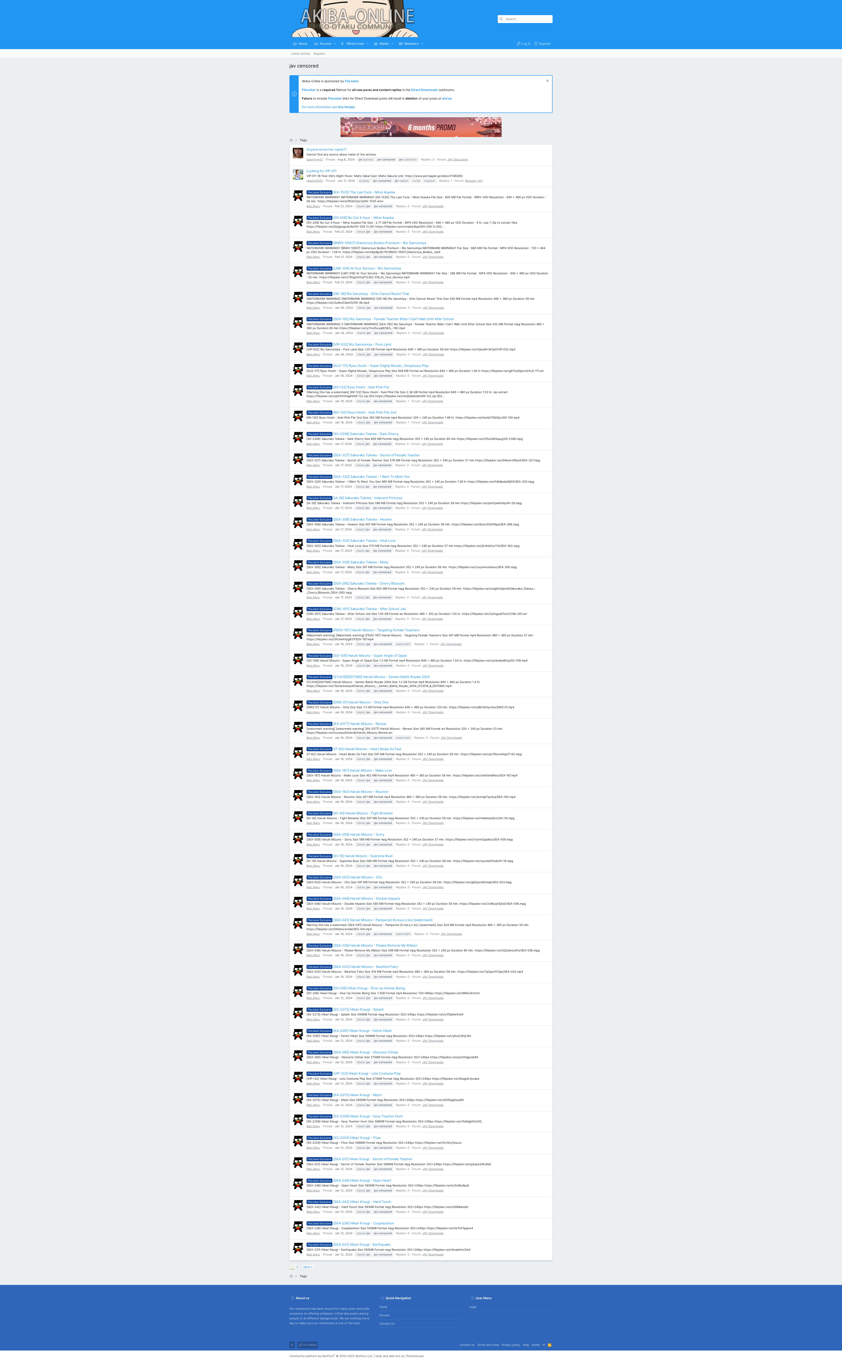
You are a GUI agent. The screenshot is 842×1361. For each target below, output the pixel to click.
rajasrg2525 (315, 180)
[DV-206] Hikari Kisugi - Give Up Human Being (356, 988)
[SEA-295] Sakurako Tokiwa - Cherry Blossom (356, 583)
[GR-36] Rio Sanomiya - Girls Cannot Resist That (358, 294)
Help (526, 1345)
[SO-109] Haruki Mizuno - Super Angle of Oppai (357, 655)
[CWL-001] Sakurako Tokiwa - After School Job (357, 609)
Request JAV (474, 180)
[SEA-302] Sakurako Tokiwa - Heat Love (352, 541)
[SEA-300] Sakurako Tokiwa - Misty (348, 562)
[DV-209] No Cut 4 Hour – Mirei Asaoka (351, 218)
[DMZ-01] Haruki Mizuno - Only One (348, 702)
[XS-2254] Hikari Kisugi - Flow (344, 1138)
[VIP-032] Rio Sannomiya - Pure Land (349, 344)
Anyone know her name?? (327, 149)
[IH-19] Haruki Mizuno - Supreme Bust (350, 856)
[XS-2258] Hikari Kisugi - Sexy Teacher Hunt (355, 1116)
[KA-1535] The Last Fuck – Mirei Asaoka (351, 192)
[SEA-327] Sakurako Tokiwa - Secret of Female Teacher (364, 455)
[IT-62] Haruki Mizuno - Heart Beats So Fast (354, 749)
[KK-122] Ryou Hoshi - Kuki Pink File (348, 387)
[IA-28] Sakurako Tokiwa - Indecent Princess (355, 498)
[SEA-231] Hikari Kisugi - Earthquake (349, 1244)
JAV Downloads (433, 206)
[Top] (544, 1344)
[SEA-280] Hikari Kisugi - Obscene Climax (353, 1052)
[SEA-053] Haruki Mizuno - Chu (345, 877)
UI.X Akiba (309, 1345)
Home (383, 1307)
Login (473, 1307)
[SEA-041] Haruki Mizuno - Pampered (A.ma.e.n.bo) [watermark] (370, 920)
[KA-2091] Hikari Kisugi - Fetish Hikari (350, 1031)
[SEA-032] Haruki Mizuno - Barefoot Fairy (353, 967)
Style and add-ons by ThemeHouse (399, 1356)
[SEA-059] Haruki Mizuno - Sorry (346, 834)
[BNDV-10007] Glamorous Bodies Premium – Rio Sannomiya (367, 243)
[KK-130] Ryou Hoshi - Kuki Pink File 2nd (352, 412)
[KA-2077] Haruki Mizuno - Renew (347, 724)
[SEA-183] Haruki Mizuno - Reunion (348, 792)
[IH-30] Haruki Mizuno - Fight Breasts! (350, 813)
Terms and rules (488, 1345)
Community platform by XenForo (331, 1356)
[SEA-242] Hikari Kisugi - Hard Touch (349, 1202)
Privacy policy (511, 1345)
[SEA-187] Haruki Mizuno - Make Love (350, 770)
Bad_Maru (313, 206)
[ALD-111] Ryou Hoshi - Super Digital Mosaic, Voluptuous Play (368, 366)
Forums (384, 1315)
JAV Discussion (457, 159)
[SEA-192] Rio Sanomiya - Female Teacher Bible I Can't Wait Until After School (381, 319)
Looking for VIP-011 (322, 171)
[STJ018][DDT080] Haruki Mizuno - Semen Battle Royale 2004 (369, 677)
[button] (335, 44)
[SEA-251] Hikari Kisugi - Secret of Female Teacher (360, 1159)
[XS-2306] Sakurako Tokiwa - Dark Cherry (353, 434)
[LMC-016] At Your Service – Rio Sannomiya (354, 268)
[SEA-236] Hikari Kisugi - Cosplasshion (351, 1223)
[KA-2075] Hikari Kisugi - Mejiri (345, 1095)
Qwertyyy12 (315, 159)
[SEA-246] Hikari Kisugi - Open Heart (349, 1180)
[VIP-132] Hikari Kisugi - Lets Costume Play (354, 1073)
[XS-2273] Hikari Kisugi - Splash (346, 1009)
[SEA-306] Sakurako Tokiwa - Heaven (350, 519)
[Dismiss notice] (547, 81)
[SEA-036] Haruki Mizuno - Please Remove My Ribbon (362, 945)
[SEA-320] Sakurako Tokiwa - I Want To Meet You (359, 476)
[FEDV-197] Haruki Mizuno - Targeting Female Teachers (363, 630)
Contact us (387, 1323)
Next (306, 1267)
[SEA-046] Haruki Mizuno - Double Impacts (354, 898)
